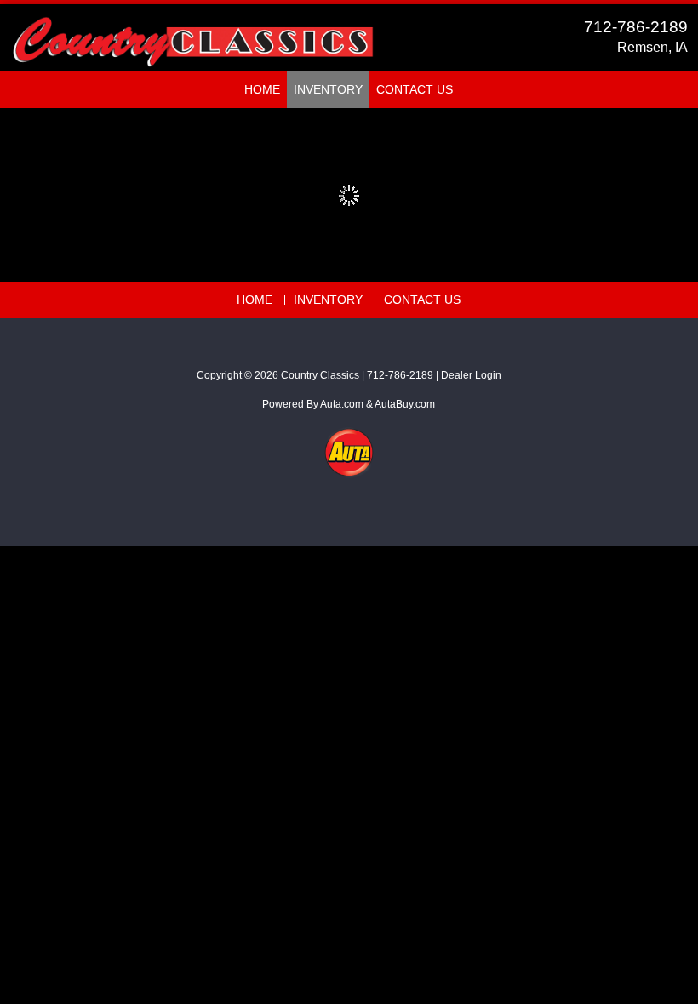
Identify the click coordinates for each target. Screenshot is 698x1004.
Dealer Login (471, 375)
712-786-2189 (636, 27)
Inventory (328, 89)
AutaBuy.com (405, 404)
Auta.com (341, 404)
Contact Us (414, 89)
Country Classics (320, 375)
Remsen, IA (652, 47)
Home (262, 89)
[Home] (192, 34)
